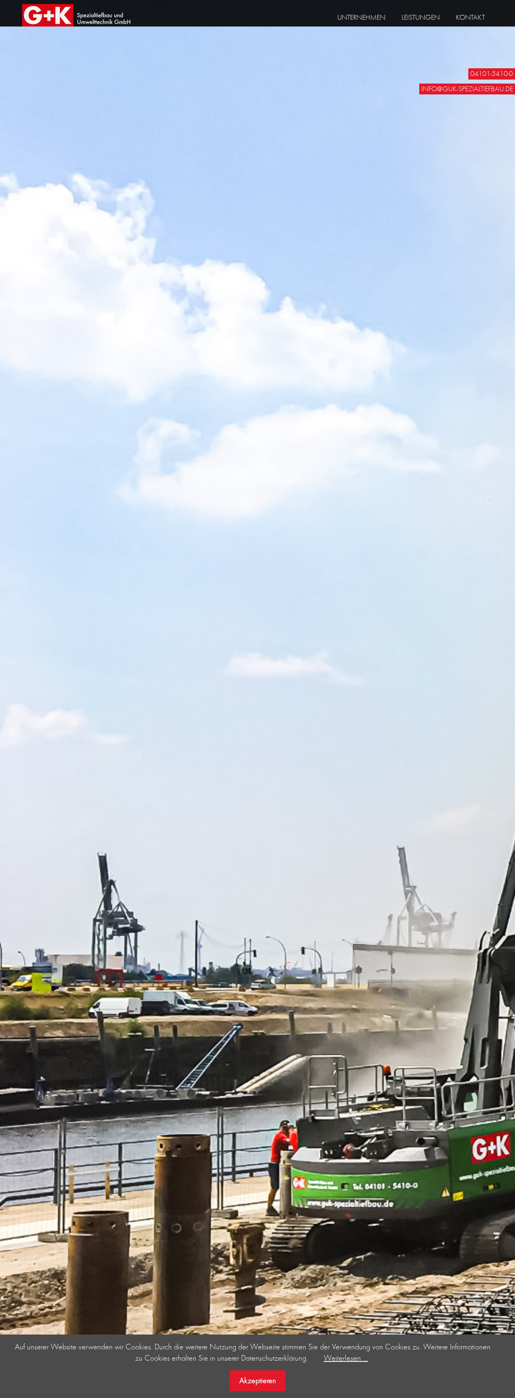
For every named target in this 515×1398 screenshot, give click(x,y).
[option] (257, 699)
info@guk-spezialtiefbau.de (467, 88)
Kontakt (470, 17)
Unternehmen (361, 17)
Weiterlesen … (346, 1358)
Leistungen (421, 17)
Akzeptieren (257, 1380)
